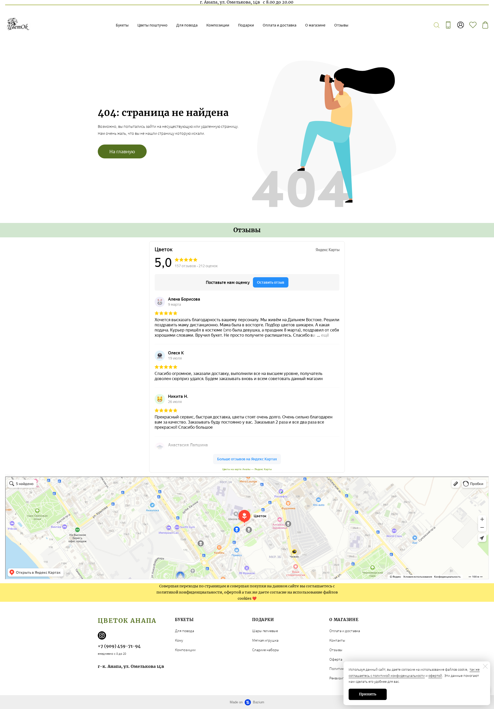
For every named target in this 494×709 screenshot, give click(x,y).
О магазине (315, 25)
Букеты (122, 25)
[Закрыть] (485, 666)
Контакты (337, 640)
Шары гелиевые (265, 630)
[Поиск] (436, 25)
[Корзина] (485, 25)
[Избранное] (473, 25)
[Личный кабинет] (460, 25)
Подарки (246, 25)
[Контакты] (448, 25)
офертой (435, 675)
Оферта (335, 659)
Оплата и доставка (279, 25)
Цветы (10, 475)
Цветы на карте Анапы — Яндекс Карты (247, 469)
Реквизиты (338, 678)
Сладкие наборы (265, 649)
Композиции (217, 25)
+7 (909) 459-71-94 (119, 646)
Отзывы (341, 25)
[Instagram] (102, 635)
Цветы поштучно (152, 25)
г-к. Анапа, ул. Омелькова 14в (131, 666)
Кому (179, 640)
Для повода (187, 25)
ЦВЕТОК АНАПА (127, 621)
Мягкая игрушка (265, 640)
